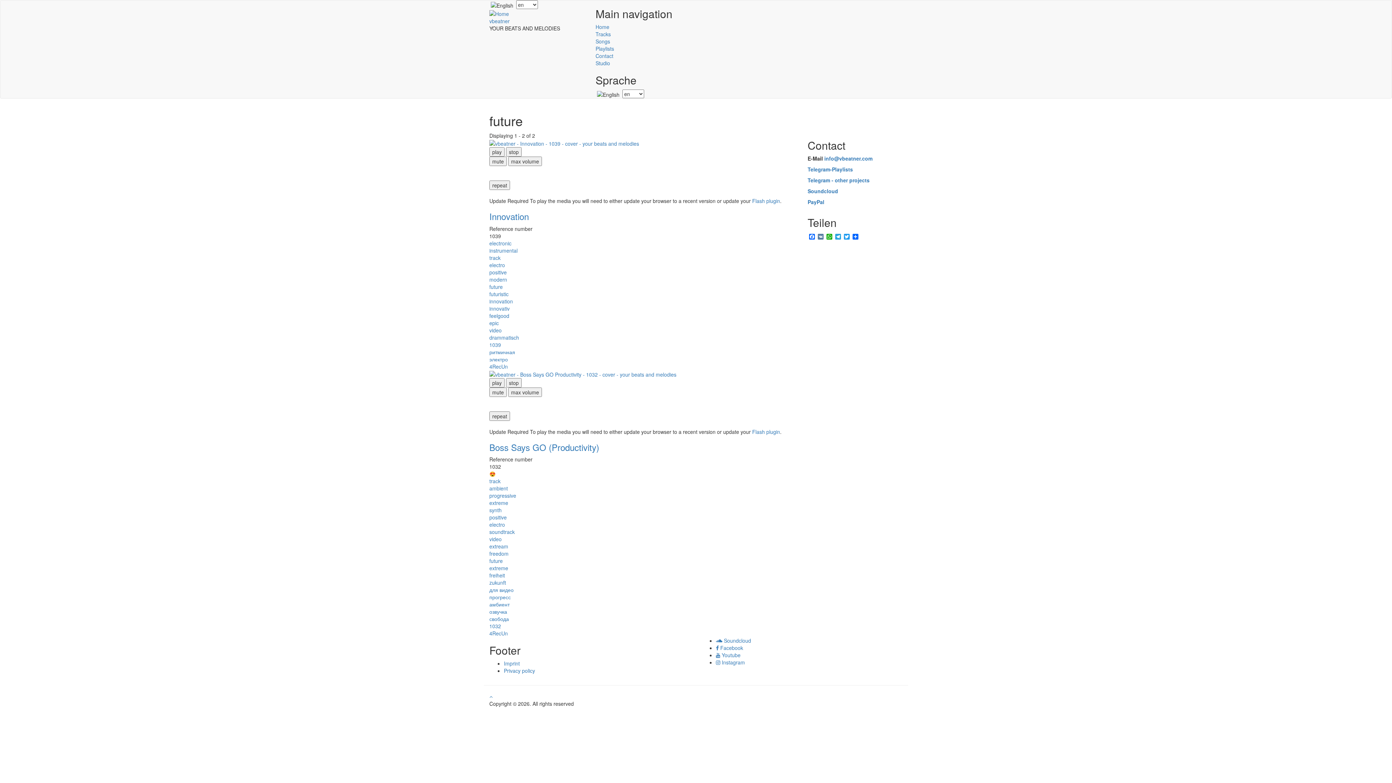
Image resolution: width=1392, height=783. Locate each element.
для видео (501, 589)
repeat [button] (499, 185)
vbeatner (499, 21)
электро (498, 359)
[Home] (499, 12)
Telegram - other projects (839, 180)
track (495, 257)
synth (495, 510)
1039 (495, 344)
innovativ (499, 308)
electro (497, 265)
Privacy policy (519, 670)
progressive (502, 495)
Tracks (603, 34)
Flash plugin (766, 200)
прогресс (500, 597)
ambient (498, 488)
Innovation (509, 216)
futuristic (499, 294)
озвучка (498, 611)
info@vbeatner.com (848, 158)
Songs (603, 41)
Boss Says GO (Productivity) (544, 447)
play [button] (497, 152)
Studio (603, 63)
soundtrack (502, 531)
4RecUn (498, 366)
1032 (495, 626)
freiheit (497, 575)
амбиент (499, 604)
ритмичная (502, 352)
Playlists (605, 48)
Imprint (512, 663)
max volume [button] (525, 161)
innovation (501, 301)
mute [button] (498, 161)
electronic (500, 243)
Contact (604, 55)
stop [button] (514, 152)
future (496, 286)
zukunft (497, 582)
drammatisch (504, 337)
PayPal (816, 202)
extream (498, 546)
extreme (498, 502)
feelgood (499, 315)
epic (494, 323)
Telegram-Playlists (830, 169)
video (495, 330)
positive (498, 272)
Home (602, 26)
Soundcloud (823, 191)
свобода (499, 618)
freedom (499, 553)
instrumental (503, 250)
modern (498, 279)
